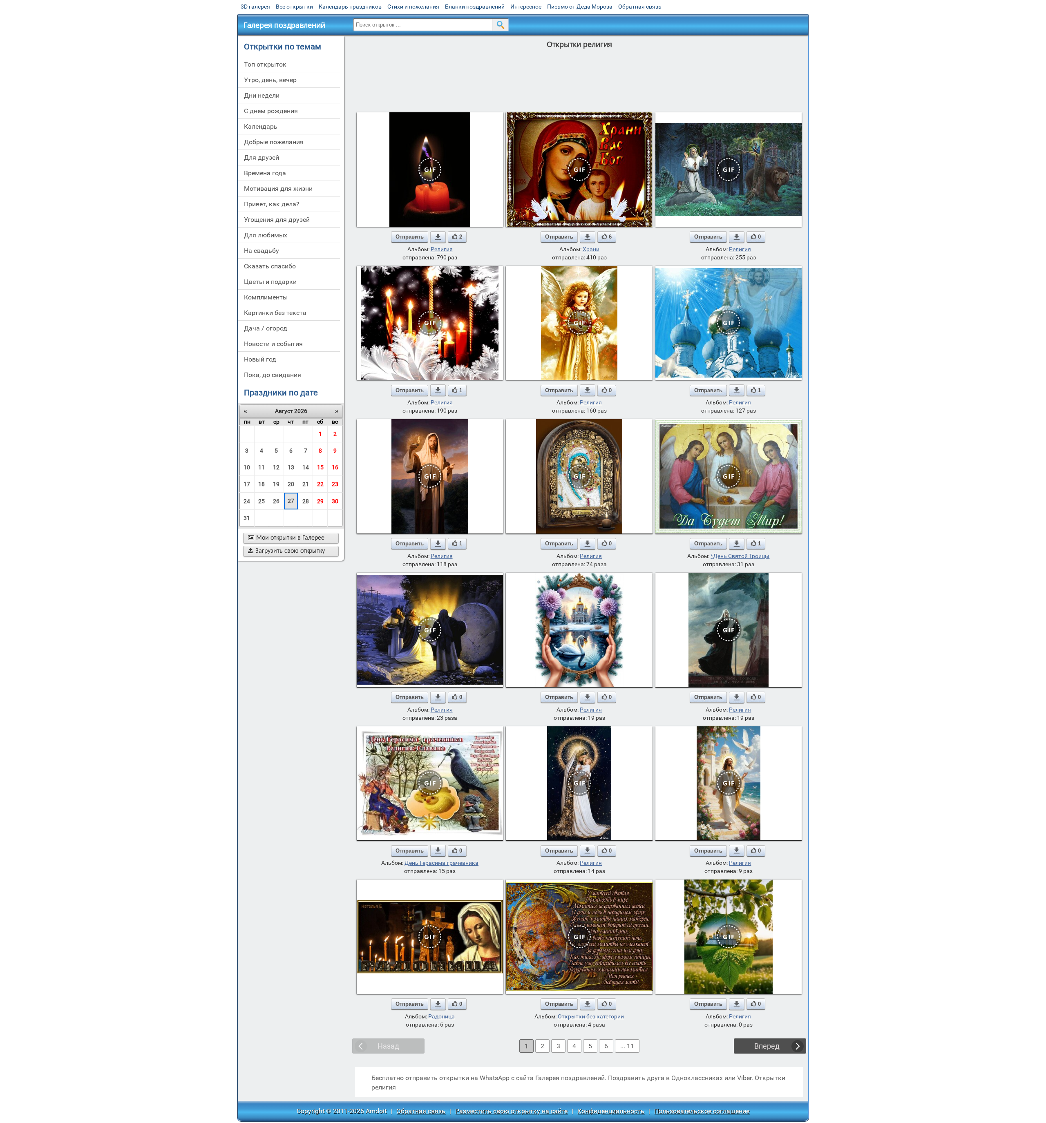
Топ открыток (265, 64)
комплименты (266, 297)
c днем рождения (271, 111)
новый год (260, 359)
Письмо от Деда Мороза (579, 6)
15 (320, 467)
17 (247, 484)
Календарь (260, 126)
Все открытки (294, 6)
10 (247, 467)
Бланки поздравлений (475, 6)
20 (291, 484)
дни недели (261, 95)
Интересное (525, 6)
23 (335, 484)
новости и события (273, 344)
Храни (591, 249)
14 (305, 467)
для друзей (261, 157)
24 (247, 501)
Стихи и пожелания (413, 6)
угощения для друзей (277, 219)
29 (320, 501)
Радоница (441, 1016)
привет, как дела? (271, 204)
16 (335, 467)
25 (261, 501)
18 (261, 484)
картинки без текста (275, 313)
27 (291, 501)
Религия (442, 249)
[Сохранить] (438, 237)
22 (320, 484)
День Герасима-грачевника (441, 863)
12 (276, 467)
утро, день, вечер (270, 80)
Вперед (767, 1046)
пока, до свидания (272, 375)
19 (276, 484)
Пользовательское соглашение (701, 1111)
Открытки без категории (591, 1016)
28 (305, 501)
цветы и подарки (270, 282)
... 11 (627, 1046)
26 (276, 501)
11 (261, 467)
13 (291, 467)
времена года (265, 173)
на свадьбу (261, 251)
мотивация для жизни (278, 188)
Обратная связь (640, 6)
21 (305, 484)
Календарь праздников (350, 6)
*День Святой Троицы (740, 556)
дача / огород (265, 328)
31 (247, 518)
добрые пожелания (274, 142)
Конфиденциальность (610, 1111)
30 (335, 501)
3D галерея (255, 6)
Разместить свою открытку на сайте (511, 1111)
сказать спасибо (270, 266)
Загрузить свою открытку (286, 551)
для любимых (265, 235)
